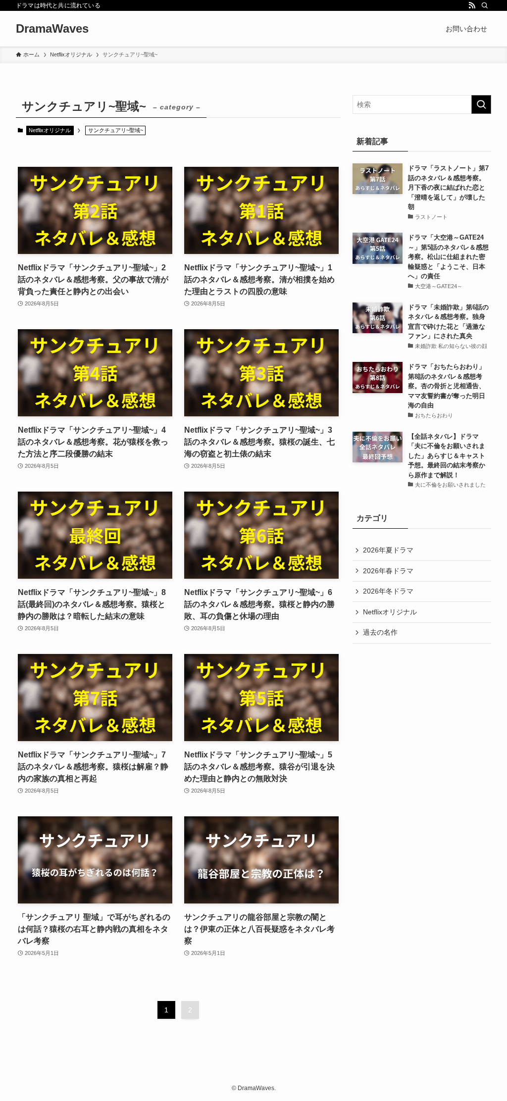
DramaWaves (52, 29)
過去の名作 (380, 632)
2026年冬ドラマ (388, 591)
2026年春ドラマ (388, 571)
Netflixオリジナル (50, 130)
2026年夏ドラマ (388, 550)
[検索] (484, 5)
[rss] (471, 5)
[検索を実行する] (481, 104)
